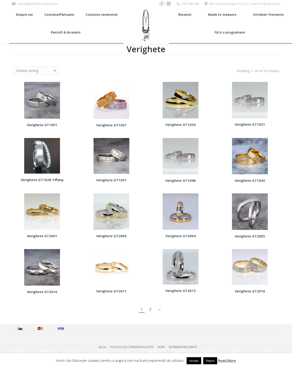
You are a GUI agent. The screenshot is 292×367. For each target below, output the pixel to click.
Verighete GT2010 (42, 291)
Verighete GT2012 (180, 290)
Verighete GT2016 (250, 291)
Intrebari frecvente (183, 347)
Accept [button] (193, 361)
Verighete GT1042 (250, 180)
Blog (102, 347)
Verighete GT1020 (180, 124)
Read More (227, 360)
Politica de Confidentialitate (131, 347)
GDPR (161, 347)
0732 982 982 (190, 4)
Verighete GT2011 (111, 291)
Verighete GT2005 (250, 236)
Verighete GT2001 (42, 236)
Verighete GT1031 (111, 180)
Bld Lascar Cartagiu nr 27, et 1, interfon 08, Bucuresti (245, 4)
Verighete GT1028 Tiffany (42, 179)
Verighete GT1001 (42, 124)
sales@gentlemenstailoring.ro (38, 4)
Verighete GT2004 (180, 236)
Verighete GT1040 (180, 180)
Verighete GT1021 (250, 124)
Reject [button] (210, 361)
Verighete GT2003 (111, 236)
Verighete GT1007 (111, 125)
